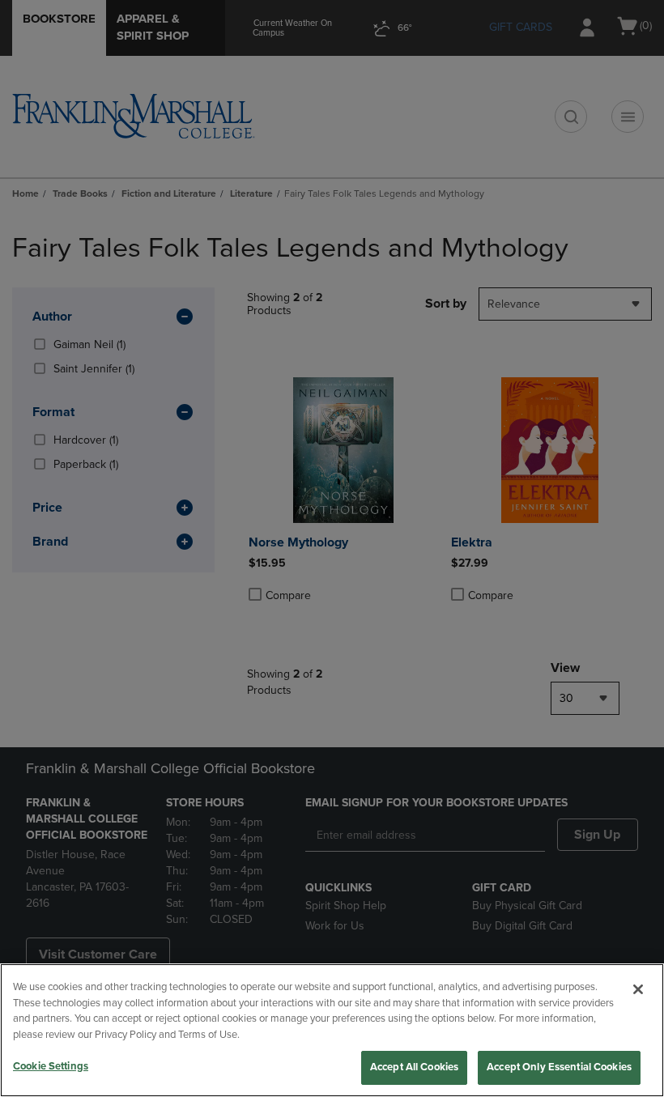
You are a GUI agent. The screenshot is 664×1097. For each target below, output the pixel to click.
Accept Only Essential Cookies (559, 1067)
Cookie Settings (50, 1066)
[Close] (638, 989)
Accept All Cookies (414, 1067)
